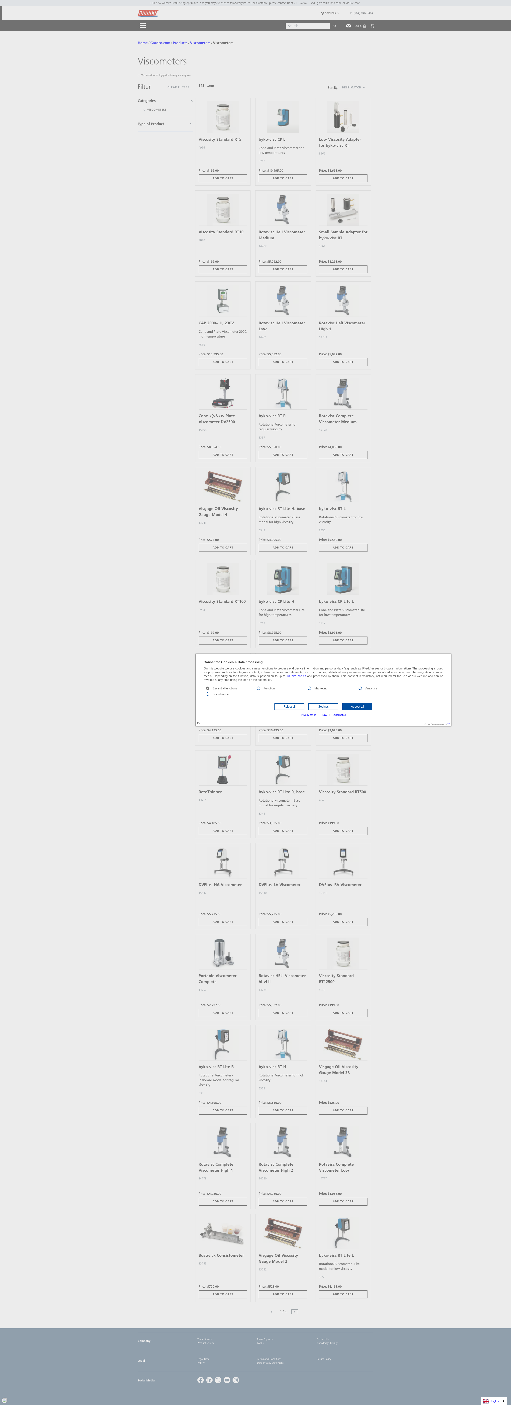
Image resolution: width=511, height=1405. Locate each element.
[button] (289, 706)
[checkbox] (258, 687)
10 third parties (296, 676)
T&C (324, 715)
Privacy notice (308, 715)
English (495, 1401)
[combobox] (494, 1401)
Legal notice (339, 715)
